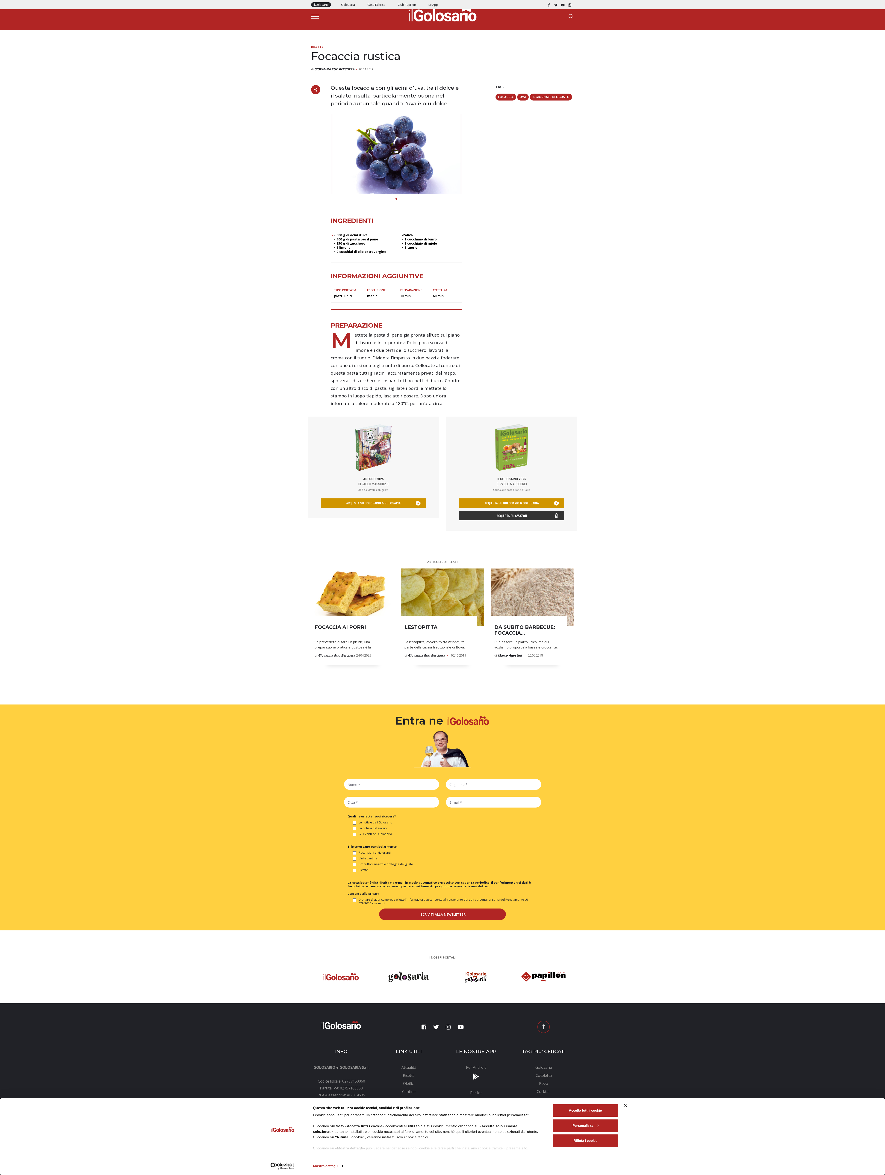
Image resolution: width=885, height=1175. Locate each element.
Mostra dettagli (325, 1166)
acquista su (373, 503)
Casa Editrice (376, 5)
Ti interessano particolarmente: (373, 846)
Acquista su (511, 516)
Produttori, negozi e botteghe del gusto (386, 864)
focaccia (505, 97)
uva (523, 97)
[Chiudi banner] (625, 1105)
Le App (433, 5)
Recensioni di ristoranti (375, 853)
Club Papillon (407, 5)
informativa (415, 899)
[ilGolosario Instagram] (570, 4)
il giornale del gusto (550, 97)
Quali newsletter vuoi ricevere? (372, 816)
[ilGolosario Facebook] (549, 4)
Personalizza (582, 1126)
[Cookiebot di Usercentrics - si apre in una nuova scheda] (282, 1166)
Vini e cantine (368, 858)
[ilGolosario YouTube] (563, 4)
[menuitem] (409, 1067)
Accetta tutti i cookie (585, 1110)
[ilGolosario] (442, 14)
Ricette (317, 46)
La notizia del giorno (373, 828)
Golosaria (348, 5)
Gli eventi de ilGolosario (375, 834)
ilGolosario (321, 5)
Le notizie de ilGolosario (375, 822)
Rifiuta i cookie (585, 1140)
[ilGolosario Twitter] (556, 4)
